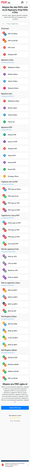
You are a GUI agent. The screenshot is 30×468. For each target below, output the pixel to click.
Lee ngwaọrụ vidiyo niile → (8, 62)
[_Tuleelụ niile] (22, 2)
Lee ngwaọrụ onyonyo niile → (8, 251)
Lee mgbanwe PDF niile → (7, 184)
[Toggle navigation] (27, 2)
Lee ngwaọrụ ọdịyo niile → (7, 96)
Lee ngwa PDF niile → (6, 129)
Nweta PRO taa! (15, 408)
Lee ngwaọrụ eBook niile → (8, 352)
